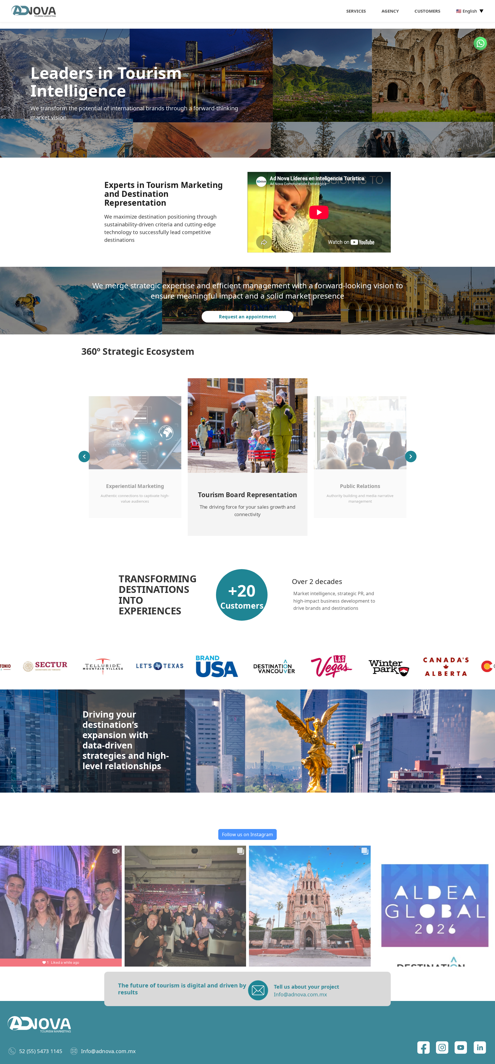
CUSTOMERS (427, 11)
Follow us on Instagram (247, 834)
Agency (390, 11)
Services (356, 11)
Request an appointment (247, 317)
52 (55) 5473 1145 (40, 1051)
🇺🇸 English (470, 11)
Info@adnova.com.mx (108, 1051)
